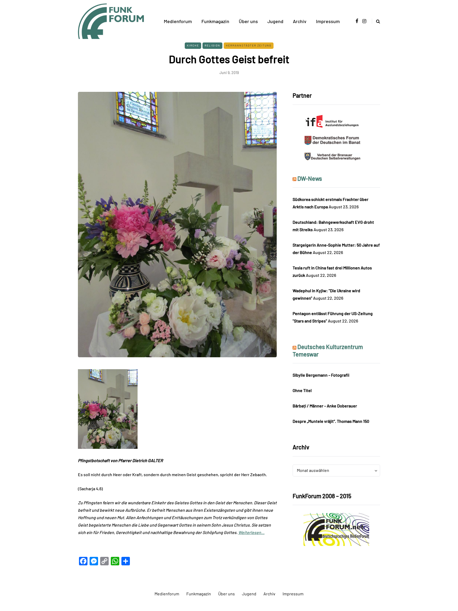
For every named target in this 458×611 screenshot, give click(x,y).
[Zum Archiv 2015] (336, 528)
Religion (212, 45)
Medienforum (178, 21)
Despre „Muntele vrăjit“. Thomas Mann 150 (331, 421)
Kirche (193, 45)
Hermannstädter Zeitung (248, 45)
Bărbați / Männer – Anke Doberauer (325, 405)
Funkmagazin (215, 21)
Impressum (328, 21)
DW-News (309, 178)
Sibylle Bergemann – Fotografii (321, 374)
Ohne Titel (302, 390)
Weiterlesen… (251, 532)
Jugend (275, 21)
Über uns (248, 21)
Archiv (299, 21)
